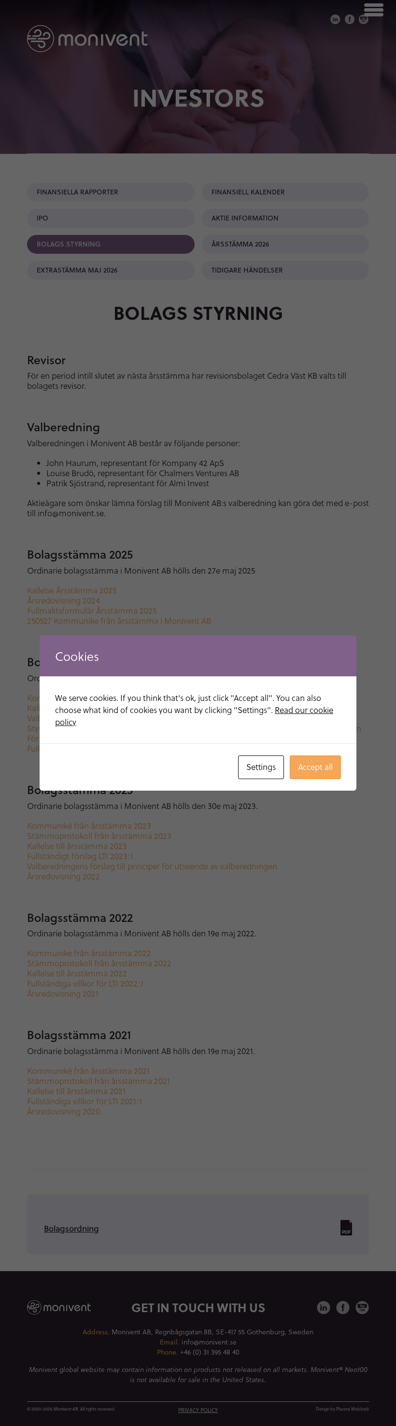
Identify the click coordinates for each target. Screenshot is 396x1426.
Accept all (315, 767)
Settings (261, 767)
